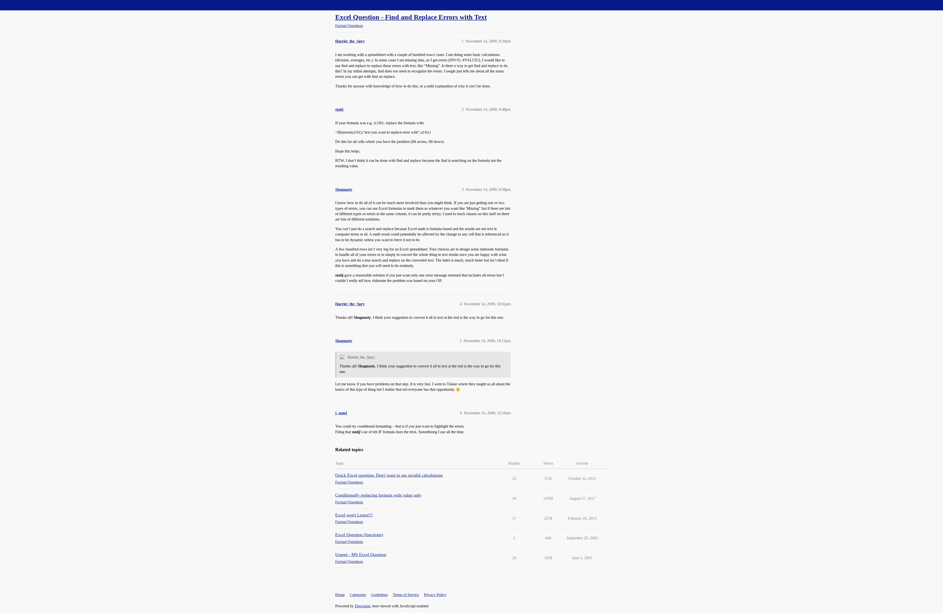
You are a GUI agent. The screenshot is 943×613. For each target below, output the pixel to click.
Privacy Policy (435, 595)
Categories (358, 595)
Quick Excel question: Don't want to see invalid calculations (389, 475)
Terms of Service (406, 595)
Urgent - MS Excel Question (360, 554)
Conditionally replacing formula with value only (378, 495)
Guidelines (379, 595)
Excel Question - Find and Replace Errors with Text (411, 17)
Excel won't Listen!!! (354, 515)
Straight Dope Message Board (25, 5)
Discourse (362, 606)
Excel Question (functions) (359, 534)
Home (340, 595)
